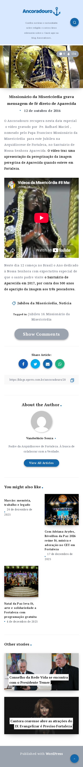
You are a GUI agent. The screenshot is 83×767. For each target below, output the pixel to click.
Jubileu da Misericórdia (37, 303)
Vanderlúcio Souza (39, 438)
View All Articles (41, 463)
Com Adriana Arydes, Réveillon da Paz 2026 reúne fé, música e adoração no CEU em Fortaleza (60, 540)
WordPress (54, 754)
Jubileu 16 (36, 314)
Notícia (65, 303)
